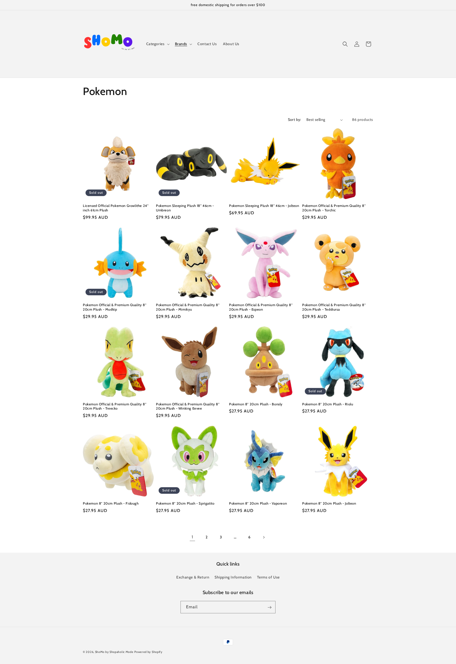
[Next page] (263, 537)
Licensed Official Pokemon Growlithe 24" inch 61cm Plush (115, 207)
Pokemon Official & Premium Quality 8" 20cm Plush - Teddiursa (333, 307)
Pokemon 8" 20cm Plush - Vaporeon (258, 503)
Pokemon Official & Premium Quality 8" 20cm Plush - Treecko (114, 406)
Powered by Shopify (148, 652)
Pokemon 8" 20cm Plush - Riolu (327, 404)
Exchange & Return (192, 577)
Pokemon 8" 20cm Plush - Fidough (111, 503)
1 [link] (192, 536)
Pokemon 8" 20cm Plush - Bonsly (256, 404)
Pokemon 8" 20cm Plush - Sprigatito (185, 503)
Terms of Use (268, 577)
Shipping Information (233, 577)
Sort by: (294, 119)
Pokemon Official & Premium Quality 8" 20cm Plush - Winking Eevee (187, 406)
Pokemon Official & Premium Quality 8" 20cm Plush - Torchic (333, 207)
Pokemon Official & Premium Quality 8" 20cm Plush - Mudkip (114, 307)
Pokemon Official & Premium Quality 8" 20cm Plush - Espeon (260, 307)
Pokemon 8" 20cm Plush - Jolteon (329, 503)
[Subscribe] (269, 607)
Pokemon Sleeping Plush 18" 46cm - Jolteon (264, 205)
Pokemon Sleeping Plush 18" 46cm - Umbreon (185, 207)
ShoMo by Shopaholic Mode (114, 652)
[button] (157, 43)
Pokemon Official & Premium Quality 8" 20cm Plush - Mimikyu (187, 307)
